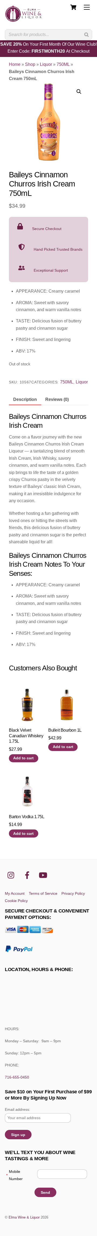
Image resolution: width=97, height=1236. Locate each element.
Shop (30, 64)
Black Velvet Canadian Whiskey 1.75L (26, 736)
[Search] (86, 35)
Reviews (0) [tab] (57, 399)
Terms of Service (43, 893)
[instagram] (12, 875)
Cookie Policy (16, 901)
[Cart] (73, 7)
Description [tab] (25, 399)
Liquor (46, 64)
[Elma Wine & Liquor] (23, 19)
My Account (15, 893)
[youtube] (44, 875)
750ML (63, 64)
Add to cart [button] (23, 758)
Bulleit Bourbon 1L (64, 730)
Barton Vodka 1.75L (26, 816)
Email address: (17, 1109)
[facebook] (28, 875)
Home (14, 64)
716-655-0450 (17, 1077)
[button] (79, 91)
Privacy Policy (73, 893)
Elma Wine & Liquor (24, 1217)
